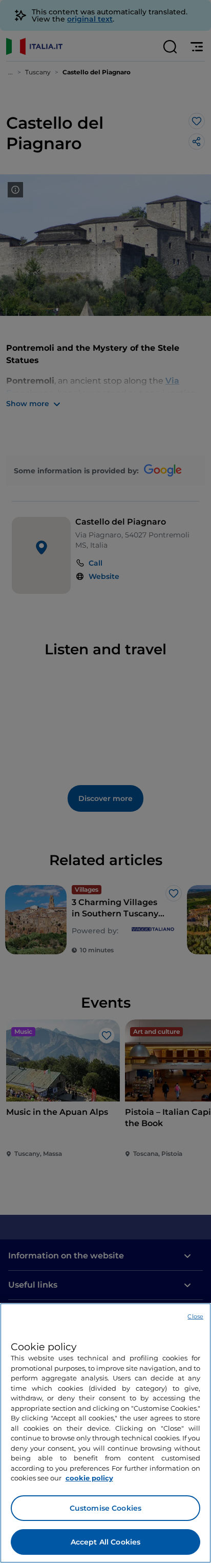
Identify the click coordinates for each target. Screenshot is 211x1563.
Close (195, 1316)
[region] (105, 1433)
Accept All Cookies (106, 1542)
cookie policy (89, 1478)
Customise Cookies (105, 1508)
